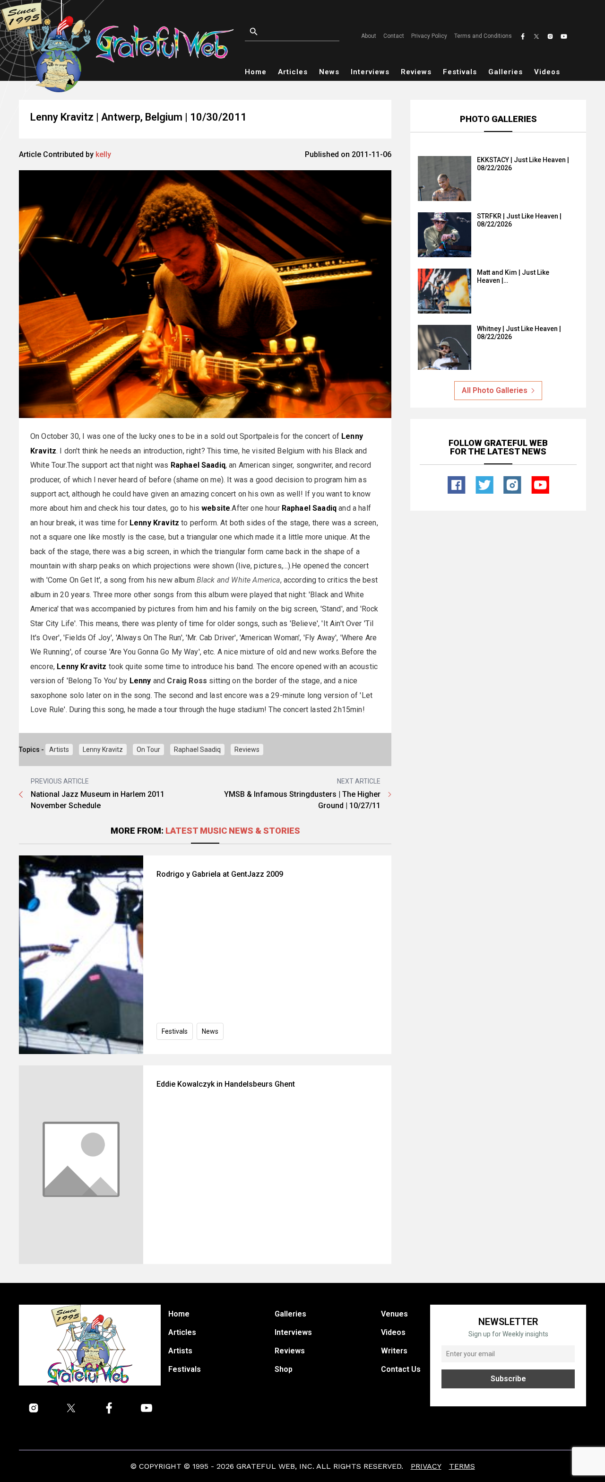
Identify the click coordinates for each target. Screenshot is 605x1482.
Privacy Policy (429, 36)
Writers (394, 1350)
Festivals (460, 72)
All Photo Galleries (494, 390)
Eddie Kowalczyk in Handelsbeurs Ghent (225, 1084)
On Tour (148, 749)
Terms (462, 1466)
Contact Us (401, 1369)
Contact (393, 36)
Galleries (505, 72)
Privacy (426, 1466)
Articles (293, 72)
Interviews (370, 72)
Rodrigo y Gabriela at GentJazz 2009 (219, 874)
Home (256, 72)
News (329, 72)
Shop (284, 1369)
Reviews (416, 72)
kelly (103, 154)
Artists (59, 749)
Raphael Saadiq (197, 749)
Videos (547, 72)
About (368, 36)
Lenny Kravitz (103, 749)
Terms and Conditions (483, 36)
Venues (394, 1313)
